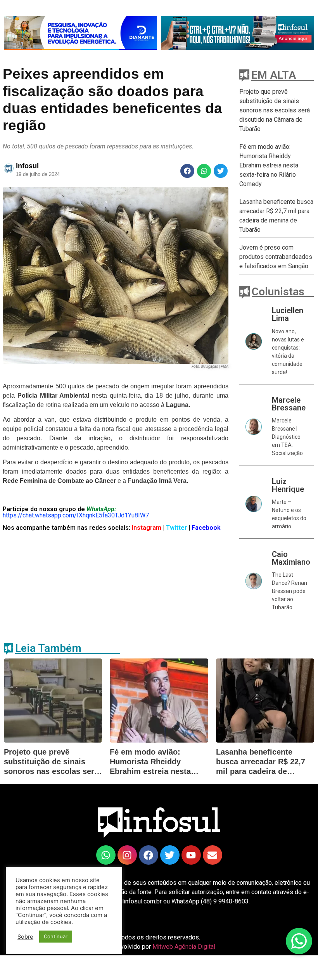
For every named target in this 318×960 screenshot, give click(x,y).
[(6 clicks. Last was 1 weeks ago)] (80, 33)
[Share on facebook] (187, 171)
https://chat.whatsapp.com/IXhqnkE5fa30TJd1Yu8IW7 (76, 515)
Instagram (145, 527)
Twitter (177, 527)
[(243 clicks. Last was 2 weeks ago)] (237, 33)
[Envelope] (212, 855)
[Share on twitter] (221, 171)
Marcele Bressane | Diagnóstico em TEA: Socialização (287, 436)
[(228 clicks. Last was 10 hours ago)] (127, 855)
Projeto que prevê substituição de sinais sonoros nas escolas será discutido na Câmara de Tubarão (274, 110)
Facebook (206, 527)
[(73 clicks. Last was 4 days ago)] (106, 855)
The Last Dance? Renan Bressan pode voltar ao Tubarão (289, 591)
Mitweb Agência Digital (183, 946)
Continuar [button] (55, 936)
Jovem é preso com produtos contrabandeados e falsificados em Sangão (275, 257)
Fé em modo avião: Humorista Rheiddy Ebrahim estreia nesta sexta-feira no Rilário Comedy (268, 165)
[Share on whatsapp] (204, 171)
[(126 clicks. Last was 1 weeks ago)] (148, 855)
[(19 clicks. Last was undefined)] (191, 855)
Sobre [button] (25, 936)
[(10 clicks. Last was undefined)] (170, 855)
